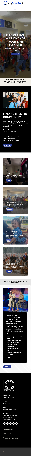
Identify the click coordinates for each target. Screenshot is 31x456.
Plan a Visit (15, 54)
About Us (7, 366)
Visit (8, 180)
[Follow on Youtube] (13, 423)
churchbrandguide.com (11, 451)
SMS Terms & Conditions (11, 438)
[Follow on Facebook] (4, 423)
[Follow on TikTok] (16, 423)
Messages (7, 145)
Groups (9, 209)
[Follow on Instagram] (10, 423)
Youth (9, 271)
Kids (8, 240)
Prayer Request (8, 429)
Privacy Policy (8, 434)
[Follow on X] (7, 423)
